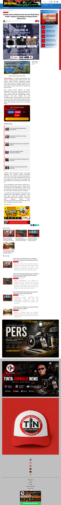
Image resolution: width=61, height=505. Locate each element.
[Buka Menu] (57, 2)
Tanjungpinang (5, 12)
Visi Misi (30, 484)
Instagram (17, 112)
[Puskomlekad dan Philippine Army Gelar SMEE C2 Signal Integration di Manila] (9, 246)
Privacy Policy (30, 488)
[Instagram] (30, 463)
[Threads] (30, 469)
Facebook (11, 112)
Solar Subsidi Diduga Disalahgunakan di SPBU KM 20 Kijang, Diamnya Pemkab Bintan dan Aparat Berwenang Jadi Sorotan (21, 239)
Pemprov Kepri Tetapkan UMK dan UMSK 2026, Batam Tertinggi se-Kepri (51, 36)
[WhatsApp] (38, 225)
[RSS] (30, 475)
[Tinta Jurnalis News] (22, 1)
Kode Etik (30, 490)
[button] (51, 2)
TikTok (23, 112)
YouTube (17, 115)
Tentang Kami (30, 479)
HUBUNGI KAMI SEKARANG (30, 503)
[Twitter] (34, 225)
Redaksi (30, 482)
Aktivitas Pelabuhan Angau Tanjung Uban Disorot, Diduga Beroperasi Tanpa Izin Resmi (51, 45)
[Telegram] (36, 225)
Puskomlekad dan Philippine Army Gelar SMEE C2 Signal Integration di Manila (8, 252)
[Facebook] (31, 225)
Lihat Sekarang (9, 70)
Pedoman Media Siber (30, 486)
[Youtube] (30, 466)
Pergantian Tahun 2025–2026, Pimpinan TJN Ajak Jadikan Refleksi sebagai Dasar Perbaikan (51, 40)
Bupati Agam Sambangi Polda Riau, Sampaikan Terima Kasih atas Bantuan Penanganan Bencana (8, 239)
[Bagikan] (38, 21)
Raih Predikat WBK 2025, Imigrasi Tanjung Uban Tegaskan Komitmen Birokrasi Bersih (33, 239)
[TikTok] (30, 472)
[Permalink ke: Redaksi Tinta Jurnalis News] (4, 21)
